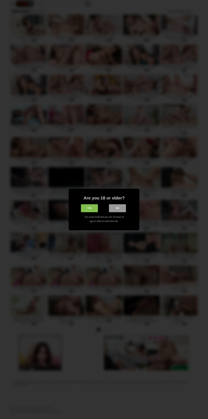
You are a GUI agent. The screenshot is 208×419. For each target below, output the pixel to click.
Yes (89, 208)
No (117, 208)
